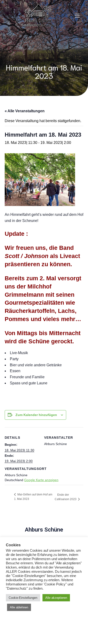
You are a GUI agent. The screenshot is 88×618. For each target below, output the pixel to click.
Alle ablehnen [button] (19, 607)
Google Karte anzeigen (41, 480)
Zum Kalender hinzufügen (36, 415)
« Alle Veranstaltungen (25, 111)
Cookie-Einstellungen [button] (23, 597)
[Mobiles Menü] (77, 15)
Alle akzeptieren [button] (56, 597)
